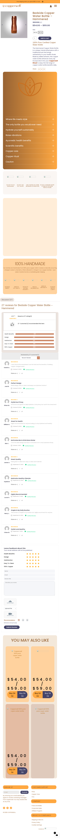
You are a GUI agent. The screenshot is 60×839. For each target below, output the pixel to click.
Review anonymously (11, 623)
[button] (55, 6)
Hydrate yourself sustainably (20, 129)
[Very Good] (35, 554)
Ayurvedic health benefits (18, 140)
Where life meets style (16, 119)
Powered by (41, 829)
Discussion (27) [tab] (7, 300)
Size (34, 29)
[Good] (32, 554)
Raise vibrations (13, 135)
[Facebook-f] (7, 808)
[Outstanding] (38, 554)
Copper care (12, 151)
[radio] (35, 32)
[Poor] (30, 554)
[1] (14, 24)
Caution (10, 161)
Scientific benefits (14, 145)
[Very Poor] (27, 554)
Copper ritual (12, 156)
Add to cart (45, 38)
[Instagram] (4, 808)
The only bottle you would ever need (23, 124)
